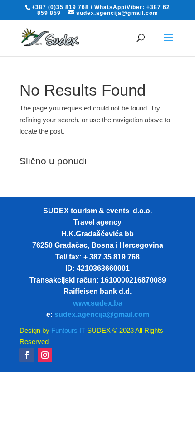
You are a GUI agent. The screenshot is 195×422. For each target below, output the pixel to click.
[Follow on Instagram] (45, 355)
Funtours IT (67, 330)
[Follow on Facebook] (27, 355)
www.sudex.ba (97, 303)
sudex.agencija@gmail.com (101, 314)
